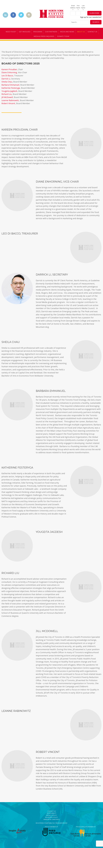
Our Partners (51, 32)
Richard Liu (7, 94)
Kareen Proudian (9, 69)
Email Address (73, 8)
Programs (37, 32)
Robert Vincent (8, 103)
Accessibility (51, 813)
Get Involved (24, 32)
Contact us (92, 32)
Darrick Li (6, 78)
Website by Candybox (51, 819)
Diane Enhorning (9, 72)
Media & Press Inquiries (44, 36)
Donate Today (63, 36)
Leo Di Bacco (7, 75)
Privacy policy (51, 815)
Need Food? (11, 32)
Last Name (83, 8)
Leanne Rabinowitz (10, 100)
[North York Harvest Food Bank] (51, 14)
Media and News (67, 32)
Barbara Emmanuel (10, 84)
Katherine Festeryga (11, 88)
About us (81, 32)
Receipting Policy (51, 817)
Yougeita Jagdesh (9, 91)
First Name (78, 8)
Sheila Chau (7, 81)
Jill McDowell (7, 97)
